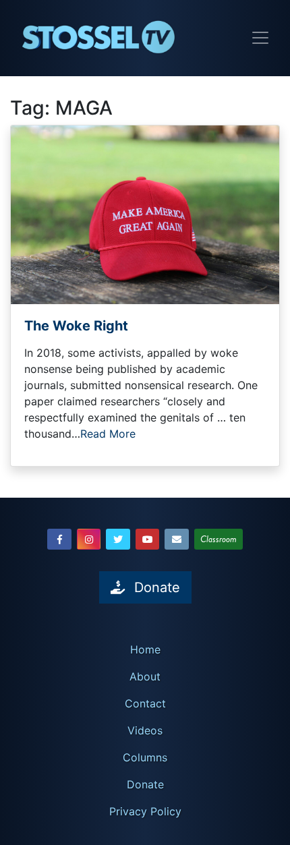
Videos (145, 730)
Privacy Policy (145, 811)
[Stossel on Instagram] (89, 539)
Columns (145, 757)
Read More (108, 433)
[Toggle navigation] (260, 37)
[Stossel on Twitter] (118, 539)
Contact (145, 703)
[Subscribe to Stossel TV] (177, 539)
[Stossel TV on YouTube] (148, 539)
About (145, 676)
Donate (145, 784)
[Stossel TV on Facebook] (59, 539)
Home (145, 649)
